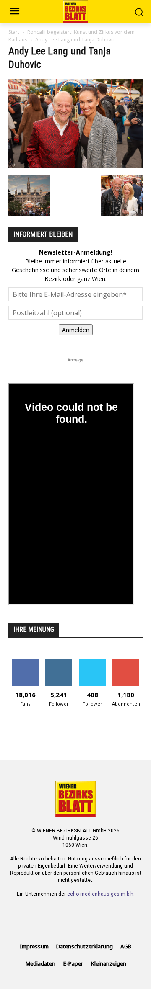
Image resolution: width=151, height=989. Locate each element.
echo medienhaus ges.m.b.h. (101, 894)
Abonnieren (126, 662)
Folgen (58, 662)
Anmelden (75, 330)
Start (13, 32)
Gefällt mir (25, 662)
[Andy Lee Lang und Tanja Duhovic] (75, 166)
